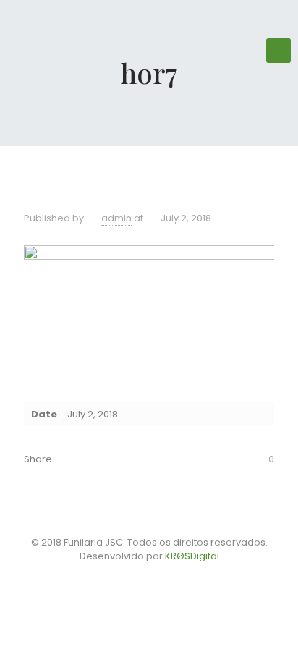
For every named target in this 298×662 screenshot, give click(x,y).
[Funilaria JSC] (149, 43)
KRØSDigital (192, 556)
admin (116, 218)
